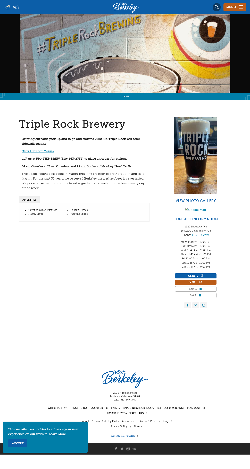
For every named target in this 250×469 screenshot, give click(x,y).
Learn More (57, 434)
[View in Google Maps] (195, 209)
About (143, 413)
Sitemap (138, 426)
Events (115, 408)
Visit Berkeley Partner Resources (115, 421)
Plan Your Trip (196, 408)
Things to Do (78, 408)
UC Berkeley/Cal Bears (121, 413)
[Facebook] (187, 305)
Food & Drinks (99, 408)
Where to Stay (57, 408)
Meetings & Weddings (170, 408)
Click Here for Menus (38, 151)
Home (126, 97)
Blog (165, 421)
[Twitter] (195, 305)
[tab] (29, 199)
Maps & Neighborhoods (138, 408)
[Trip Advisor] (134, 449)
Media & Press (148, 421)
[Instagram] (128, 449)
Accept (18, 443)
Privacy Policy (119, 426)
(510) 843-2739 (200, 235)
